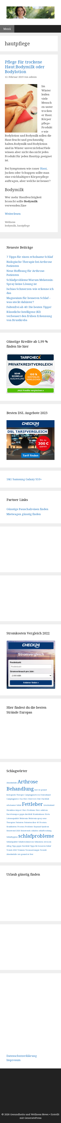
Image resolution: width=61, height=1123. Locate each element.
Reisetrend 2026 (13, 831)
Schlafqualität (12, 842)
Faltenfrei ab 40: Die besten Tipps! (29, 307)
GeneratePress (33, 1117)
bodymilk (10, 225)
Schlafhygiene (12, 837)
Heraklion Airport (14, 810)
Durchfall (45, 799)
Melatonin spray (35, 818)
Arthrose (28, 781)
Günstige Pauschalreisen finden (27, 509)
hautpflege (23, 225)
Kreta (47, 814)
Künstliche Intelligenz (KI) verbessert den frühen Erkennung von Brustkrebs (29, 316)
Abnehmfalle (12, 783)
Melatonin (24, 818)
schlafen (34, 831)
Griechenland (48, 805)
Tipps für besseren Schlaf (40, 846)
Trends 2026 (12, 850)
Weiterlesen (13, 213)
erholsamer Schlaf (14, 805)
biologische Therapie (15, 795)
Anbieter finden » (31, 683)
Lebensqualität (13, 818)
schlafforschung (45, 831)
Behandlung (20, 788)
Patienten (19, 822)
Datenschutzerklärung (22, 1056)
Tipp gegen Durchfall (20, 846)
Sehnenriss (38, 842)
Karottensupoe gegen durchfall (19, 814)
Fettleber (32, 804)
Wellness (10, 222)
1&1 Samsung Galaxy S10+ (24, 479)
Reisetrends (26, 831)
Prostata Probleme (25, 827)
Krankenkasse (38, 814)
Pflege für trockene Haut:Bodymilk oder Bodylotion (25, 66)
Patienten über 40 (31, 822)
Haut (43, 168)
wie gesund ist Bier (25, 854)
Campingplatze (13, 799)
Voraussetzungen (32, 850)
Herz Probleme (28, 810)
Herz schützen (42, 810)
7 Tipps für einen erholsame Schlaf (30, 257)
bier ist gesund (40, 790)
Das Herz (23, 799)
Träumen (21, 850)
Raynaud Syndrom (41, 827)
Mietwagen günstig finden (24, 514)
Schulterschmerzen (26, 842)
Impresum (13, 1060)
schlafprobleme (36, 836)
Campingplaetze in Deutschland (38, 795)
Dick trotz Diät (34, 799)
